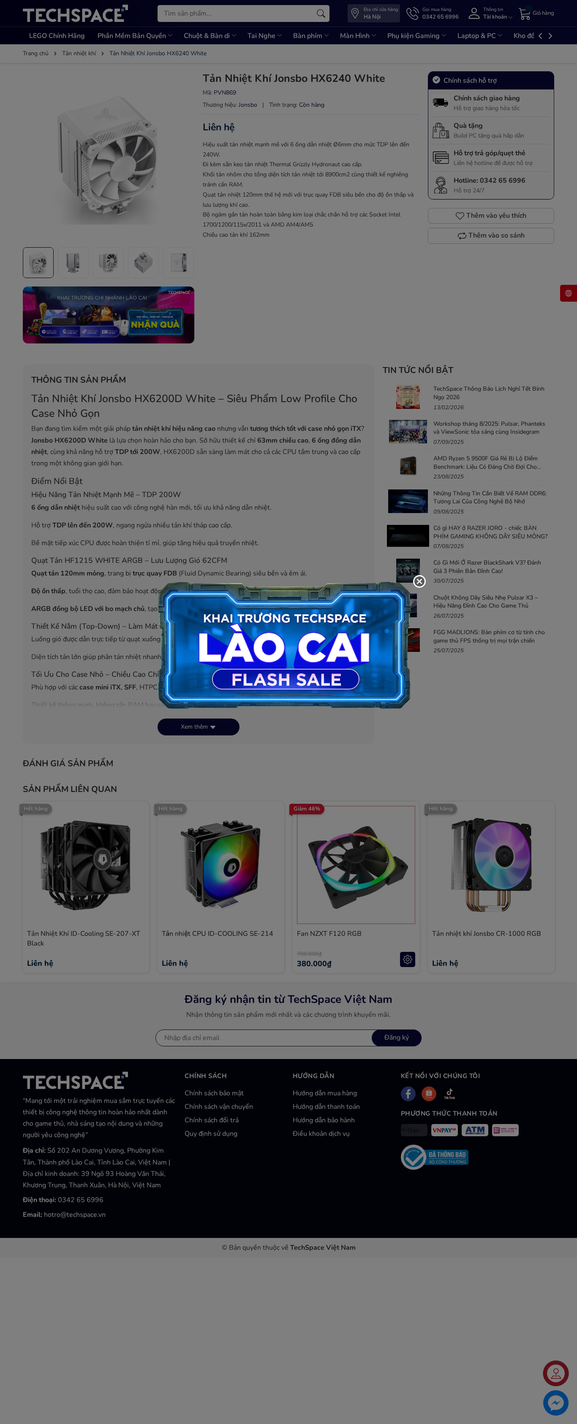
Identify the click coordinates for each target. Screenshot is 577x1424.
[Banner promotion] (284, 644)
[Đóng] (419, 581)
